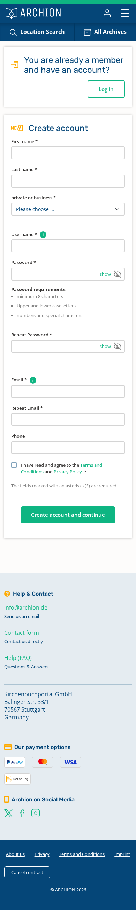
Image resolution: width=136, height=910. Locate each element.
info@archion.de (25, 607)
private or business (33, 198)
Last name (24, 169)
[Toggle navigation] (125, 13)
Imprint (122, 854)
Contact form (21, 632)
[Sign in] (107, 13)
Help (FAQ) (18, 658)
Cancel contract (27, 872)
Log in (106, 89)
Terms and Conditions (82, 854)
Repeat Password (31, 335)
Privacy (42, 854)
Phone (18, 436)
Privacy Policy (68, 471)
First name (24, 141)
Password (23, 262)
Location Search (42, 32)
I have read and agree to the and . (61, 468)
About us (15, 854)
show (105, 274)
